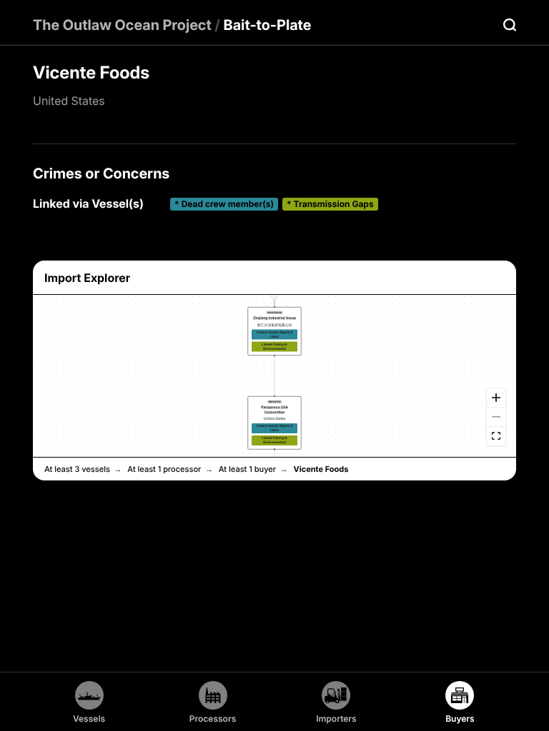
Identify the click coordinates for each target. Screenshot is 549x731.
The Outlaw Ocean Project (122, 25)
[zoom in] (496, 397)
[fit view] (496, 435)
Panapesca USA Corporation (274, 409)
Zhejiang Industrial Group (274, 318)
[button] (275, 331)
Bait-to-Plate (268, 25)
